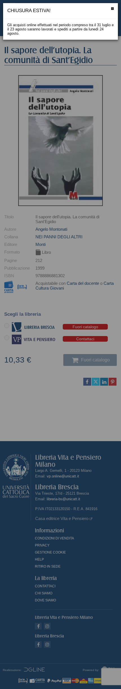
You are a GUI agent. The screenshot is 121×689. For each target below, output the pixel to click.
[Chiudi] (112, 8)
